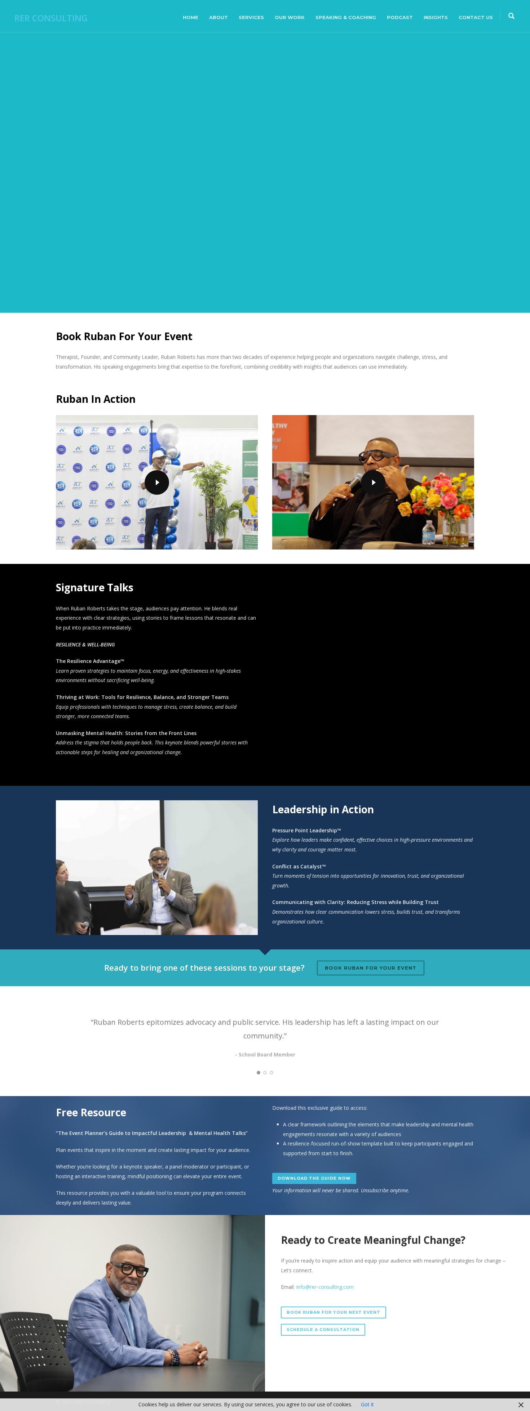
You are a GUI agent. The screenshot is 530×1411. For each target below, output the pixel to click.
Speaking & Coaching (345, 17)
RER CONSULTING (51, 18)
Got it (367, 1404)
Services (251, 17)
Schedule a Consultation (323, 1329)
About (218, 17)
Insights (436, 17)
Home (190, 17)
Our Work (290, 17)
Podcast (400, 17)
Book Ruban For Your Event (370, 968)
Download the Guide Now (314, 1178)
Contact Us (476, 17)
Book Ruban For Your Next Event (333, 1312)
